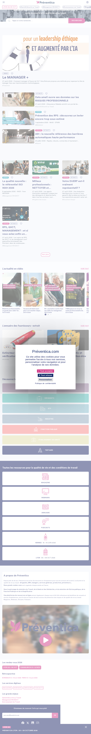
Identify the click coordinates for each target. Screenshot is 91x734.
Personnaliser (45, 380)
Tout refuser (46, 375)
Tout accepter (46, 371)
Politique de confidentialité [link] (45, 383)
